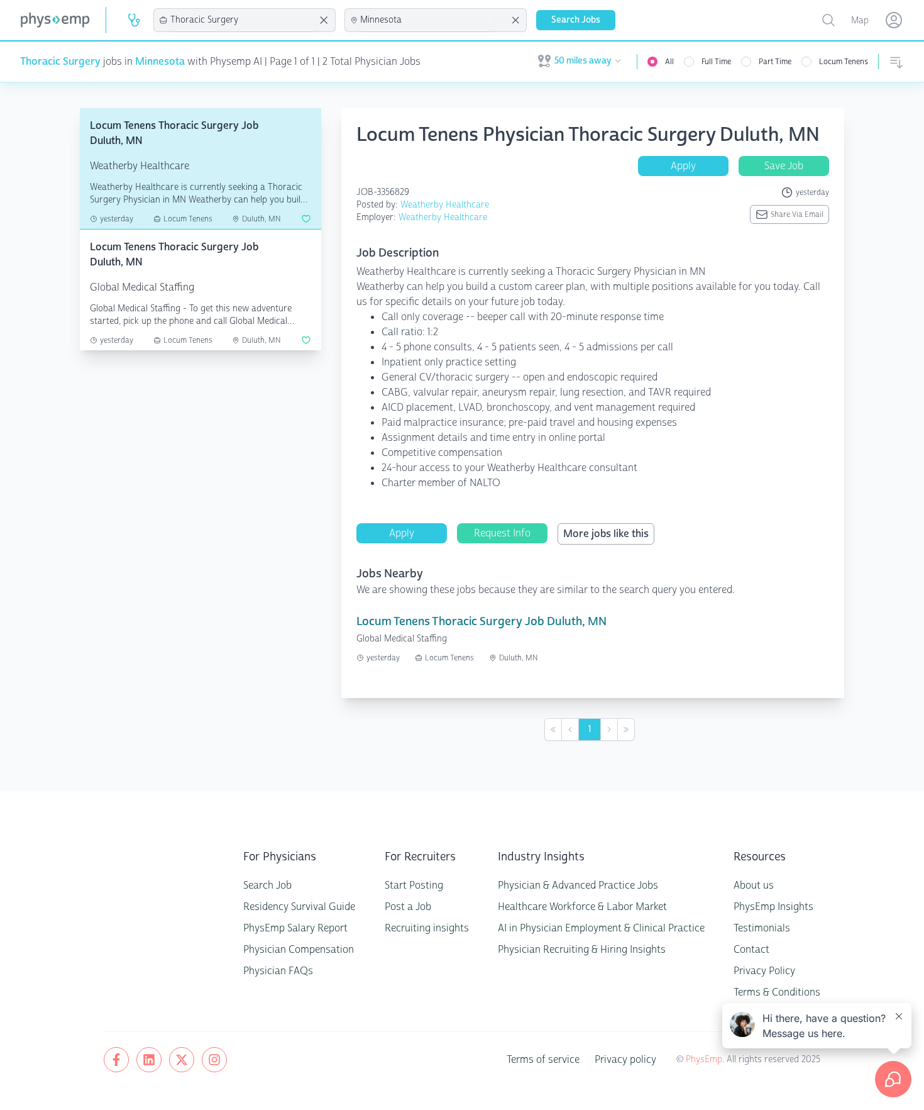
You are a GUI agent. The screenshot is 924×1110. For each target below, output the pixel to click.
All (669, 62)
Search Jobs (575, 20)
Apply (683, 165)
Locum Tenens (843, 62)
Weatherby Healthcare (444, 205)
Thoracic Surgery (60, 61)
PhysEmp (704, 1059)
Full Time (716, 62)
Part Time (775, 62)
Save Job (783, 165)
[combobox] (242, 20)
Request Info (502, 533)
